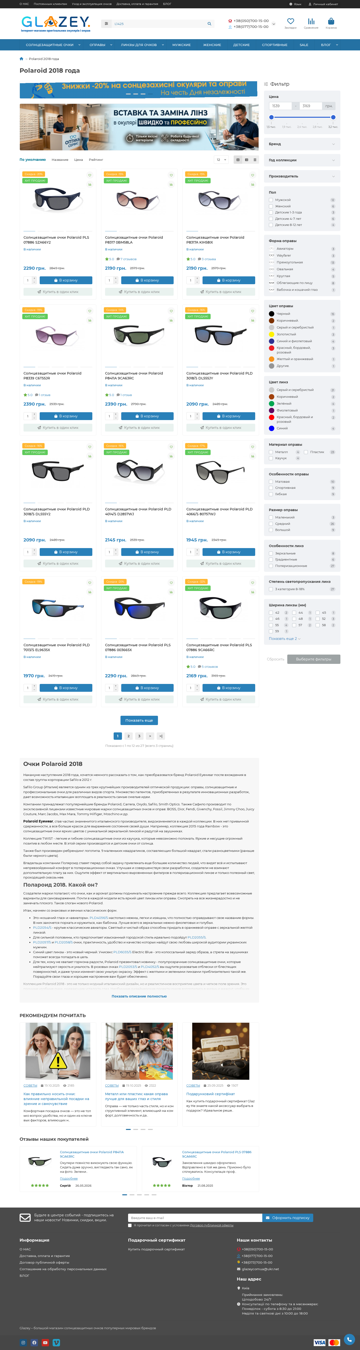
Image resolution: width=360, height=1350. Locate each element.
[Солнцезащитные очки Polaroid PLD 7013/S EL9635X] (58, 608)
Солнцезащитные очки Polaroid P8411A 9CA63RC (134, 375)
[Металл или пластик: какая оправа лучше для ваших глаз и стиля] (139, 1051)
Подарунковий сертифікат (210, 1094)
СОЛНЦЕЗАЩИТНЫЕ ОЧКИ (49, 45)
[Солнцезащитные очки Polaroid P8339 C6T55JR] (58, 336)
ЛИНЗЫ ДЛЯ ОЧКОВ (139, 45)
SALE (304, 45)
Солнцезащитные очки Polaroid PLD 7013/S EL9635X (57, 647)
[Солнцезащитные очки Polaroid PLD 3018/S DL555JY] (220, 336)
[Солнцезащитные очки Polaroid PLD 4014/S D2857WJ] (139, 472)
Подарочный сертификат (156, 1240)
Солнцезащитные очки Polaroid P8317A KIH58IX (215, 240)
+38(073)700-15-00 (256, 1262)
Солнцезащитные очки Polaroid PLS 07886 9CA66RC (219, 647)
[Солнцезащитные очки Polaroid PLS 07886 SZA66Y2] (58, 201)
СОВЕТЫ (30, 1085)
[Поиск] (209, 24)
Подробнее (69, 1178)
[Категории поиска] (106, 24)
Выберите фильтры (313, 659)
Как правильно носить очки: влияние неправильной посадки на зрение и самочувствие (56, 1099)
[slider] (272, 117)
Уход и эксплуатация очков (92, 4)
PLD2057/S (42, 942)
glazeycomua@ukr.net (260, 1269)
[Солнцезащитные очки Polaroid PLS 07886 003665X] (139, 608)
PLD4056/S (99, 918)
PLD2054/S (42, 927)
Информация (34, 1240)
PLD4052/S (150, 967)
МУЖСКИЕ (181, 45)
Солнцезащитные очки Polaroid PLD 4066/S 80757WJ (219, 511)
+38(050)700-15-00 (251, 20)
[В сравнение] (90, 184)
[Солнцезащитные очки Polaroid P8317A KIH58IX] (220, 201)
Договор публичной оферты (44, 1262)
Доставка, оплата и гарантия (137, 4)
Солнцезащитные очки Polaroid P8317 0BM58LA (134, 240)
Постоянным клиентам (50, 4)
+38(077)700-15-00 (251, 26)
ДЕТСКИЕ (241, 45)
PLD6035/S (122, 952)
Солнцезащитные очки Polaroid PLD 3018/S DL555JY (219, 375)
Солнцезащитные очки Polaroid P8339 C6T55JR (53, 375)
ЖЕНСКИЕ (212, 45)
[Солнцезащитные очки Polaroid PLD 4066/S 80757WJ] (220, 472)
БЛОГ (167, 4)
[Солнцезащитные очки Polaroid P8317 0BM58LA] (139, 201)
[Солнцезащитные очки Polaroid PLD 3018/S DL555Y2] (58, 472)
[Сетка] (238, 159)
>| (160, 736)
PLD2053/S (128, 967)
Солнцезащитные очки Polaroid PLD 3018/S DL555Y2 (57, 511)
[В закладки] (90, 175)
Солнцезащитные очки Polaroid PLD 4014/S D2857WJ (138, 511)
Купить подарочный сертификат (156, 1249)
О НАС (24, 4)
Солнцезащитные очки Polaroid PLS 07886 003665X (138, 647)
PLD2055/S (197, 937)
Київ (245, 1288)
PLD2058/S (64, 942)
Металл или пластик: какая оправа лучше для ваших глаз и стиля (136, 1096)
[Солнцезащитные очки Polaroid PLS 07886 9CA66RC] (220, 608)
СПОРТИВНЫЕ (275, 45)
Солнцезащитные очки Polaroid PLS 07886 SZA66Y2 (56, 240)
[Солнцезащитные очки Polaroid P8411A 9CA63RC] (139, 336)
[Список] (246, 159)
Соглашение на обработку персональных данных (63, 1269)
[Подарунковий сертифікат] (221, 1051)
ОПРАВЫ (97, 45)
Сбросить (275, 659)
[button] (28, 90)
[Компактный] (255, 159)
